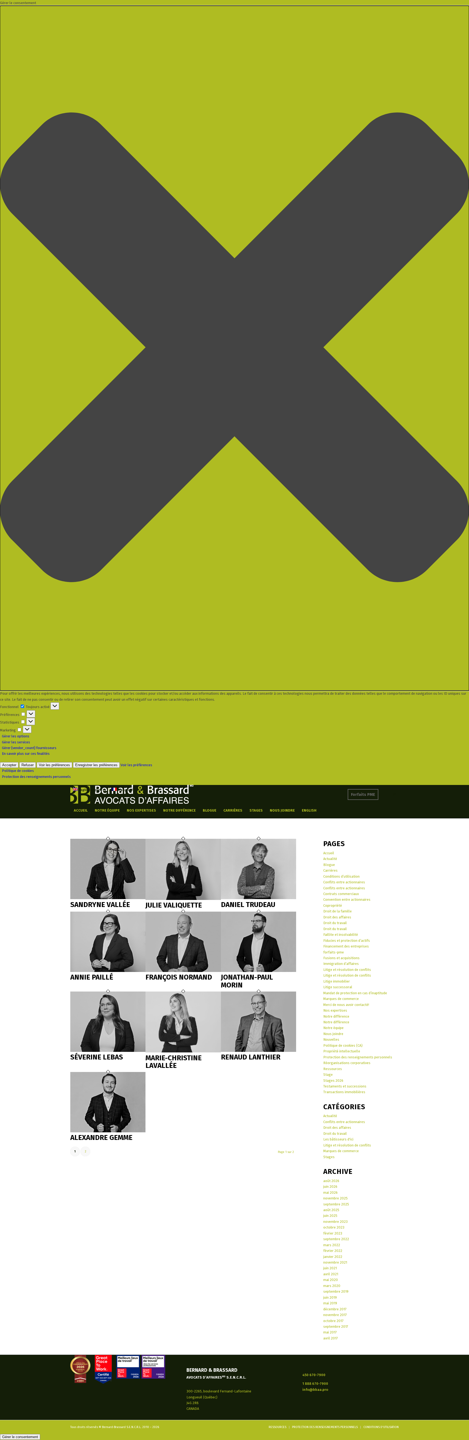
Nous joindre (333, 1034)
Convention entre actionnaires (346, 899)
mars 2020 (331, 1286)
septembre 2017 (335, 1326)
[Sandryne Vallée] (107, 898)
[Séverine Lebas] (107, 1051)
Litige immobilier (336, 981)
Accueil (328, 853)
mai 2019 (330, 1303)
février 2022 (332, 1251)
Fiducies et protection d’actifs (346, 941)
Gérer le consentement (20, 1437)
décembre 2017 (335, 1309)
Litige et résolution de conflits (347, 970)
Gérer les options (15, 736)
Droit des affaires (337, 917)
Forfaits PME (363, 794)
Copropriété (332, 905)
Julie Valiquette (173, 905)
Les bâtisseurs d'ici (338, 1139)
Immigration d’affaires (341, 964)
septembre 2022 (336, 1239)
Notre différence (336, 1016)
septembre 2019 (335, 1291)
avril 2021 (330, 1274)
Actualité (330, 859)
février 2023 (332, 1233)
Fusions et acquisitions (341, 958)
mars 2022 (331, 1245)
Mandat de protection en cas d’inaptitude (355, 993)
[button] (234, 348)
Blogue (329, 865)
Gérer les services (16, 742)
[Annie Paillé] (107, 971)
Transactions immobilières (344, 1092)
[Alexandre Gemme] (107, 1131)
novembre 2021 (335, 1262)
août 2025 (331, 1210)
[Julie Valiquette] (183, 899)
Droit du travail (335, 923)
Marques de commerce (341, 999)
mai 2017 (330, 1332)
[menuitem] (80, 810)
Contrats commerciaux (341, 894)
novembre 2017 (335, 1315)
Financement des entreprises (346, 946)
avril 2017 (330, 1338)
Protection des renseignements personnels (36, 777)
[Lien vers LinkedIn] (378, 794)
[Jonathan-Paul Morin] (258, 971)
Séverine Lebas (96, 1057)
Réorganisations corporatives (346, 1063)
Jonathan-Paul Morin (247, 981)
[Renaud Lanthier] (258, 1051)
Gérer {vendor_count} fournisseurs (29, 748)
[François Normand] (183, 971)
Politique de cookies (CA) (343, 1045)
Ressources (332, 1069)
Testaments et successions (344, 1086)
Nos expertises (335, 1010)
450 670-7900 (313, 1375)
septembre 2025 (336, 1204)
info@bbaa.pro (315, 1390)
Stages (329, 1157)
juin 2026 (330, 1187)
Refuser (27, 765)
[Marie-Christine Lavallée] (183, 1051)
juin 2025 (330, 1216)
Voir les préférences (54, 765)
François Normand (178, 977)
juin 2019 (330, 1297)
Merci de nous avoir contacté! (346, 1005)
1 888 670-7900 (315, 1384)
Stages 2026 (333, 1081)
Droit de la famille (337, 911)
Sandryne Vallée (100, 904)
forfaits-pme (333, 952)
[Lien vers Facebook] (386, 794)
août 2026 (331, 1181)
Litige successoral (337, 987)
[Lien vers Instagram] (395, 794)
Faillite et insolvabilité (340, 935)
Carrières (330, 870)
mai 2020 (330, 1280)
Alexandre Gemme (101, 1137)
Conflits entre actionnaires (344, 882)
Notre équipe (333, 1028)
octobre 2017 (333, 1321)
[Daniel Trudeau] (258, 898)
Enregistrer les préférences (96, 765)
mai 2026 (330, 1192)
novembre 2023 (335, 1222)
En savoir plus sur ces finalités (26, 754)
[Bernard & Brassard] (132, 794)
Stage (328, 1075)
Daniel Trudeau (248, 904)
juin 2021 (330, 1268)
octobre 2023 (333, 1227)
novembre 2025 (335, 1198)
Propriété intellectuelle (341, 1051)
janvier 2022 (332, 1257)
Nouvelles (331, 1039)
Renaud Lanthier (250, 1057)
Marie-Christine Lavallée (173, 1062)
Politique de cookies (18, 771)
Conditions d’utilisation (341, 876)
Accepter (9, 765)
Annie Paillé (91, 977)
